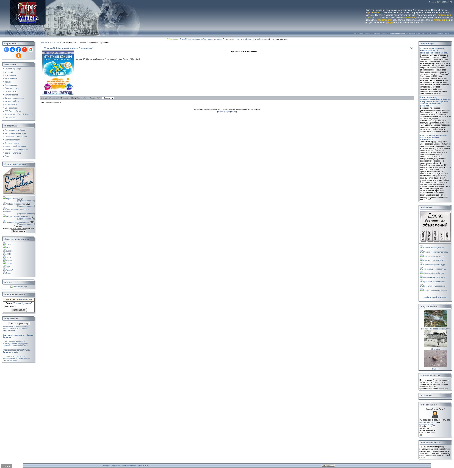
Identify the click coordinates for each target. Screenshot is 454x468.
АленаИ (9, 270)
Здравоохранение (26, 201)
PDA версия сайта (381, 33)
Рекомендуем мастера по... (435, 290)
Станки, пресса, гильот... (434, 248)
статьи (369, 17)
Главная (43, 43)
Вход (424, 33)
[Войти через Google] (31, 49)
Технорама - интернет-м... (435, 269)
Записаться (18, 231)
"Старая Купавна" (22, 303)
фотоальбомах (375, 12)
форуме (390, 22)
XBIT (8, 248)
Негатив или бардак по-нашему (435, 329)
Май (57, 43)
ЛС (433, 33)
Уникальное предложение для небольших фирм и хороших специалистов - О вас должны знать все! (18, 333)
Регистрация (414, 33)
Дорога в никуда (13, 199)
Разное (435, 369)
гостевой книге (441, 20)
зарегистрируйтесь (242, 39)
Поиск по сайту (442, 33)
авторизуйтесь (426, 424)
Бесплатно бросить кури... (435, 265)
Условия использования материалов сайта (122, 466)
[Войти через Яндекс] (24, 49)
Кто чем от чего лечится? (17, 217)
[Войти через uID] (6, 49)
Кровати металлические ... (435, 282)
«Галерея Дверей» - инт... (434, 273)
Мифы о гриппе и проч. (16, 204)
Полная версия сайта (363, 33)
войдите (260, 39)
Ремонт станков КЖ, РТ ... (435, 260)
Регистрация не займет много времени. (204, 39)
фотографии (444, 15)
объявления (408, 17)
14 (63, 43)
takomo (9, 251)
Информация (427, 44)
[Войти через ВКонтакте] (12, 49)
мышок (9, 260)
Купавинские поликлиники (17, 222)
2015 (51, 43)
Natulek (9, 264)
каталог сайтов (384, 20)
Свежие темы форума (15, 164)
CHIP (8, 244)
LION (8, 254)
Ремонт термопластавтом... (435, 252)
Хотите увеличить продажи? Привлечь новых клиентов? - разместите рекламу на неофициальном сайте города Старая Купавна (16, 352)
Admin (8, 273)
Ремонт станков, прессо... (435, 256)
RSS (429, 33)
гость (8, 257)
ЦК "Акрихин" (54, 98)
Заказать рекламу (18, 323)
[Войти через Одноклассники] (18, 55)
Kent (8, 267)
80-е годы (435, 349)
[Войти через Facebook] (18, 49)
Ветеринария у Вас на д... (434, 277)
